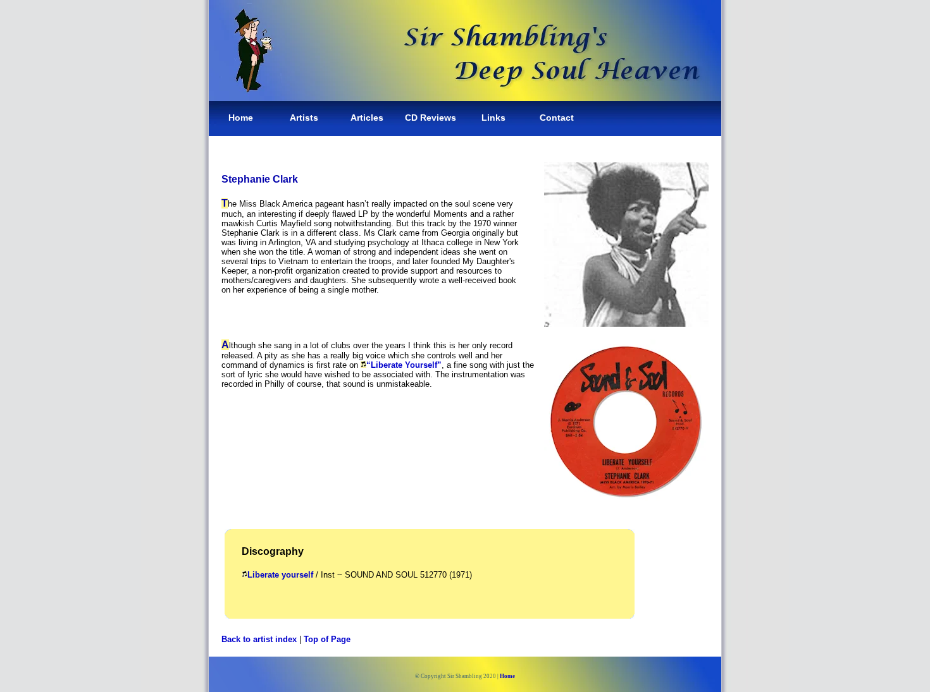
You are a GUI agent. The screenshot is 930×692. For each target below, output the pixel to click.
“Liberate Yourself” (404, 365)
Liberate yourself (280, 575)
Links (493, 117)
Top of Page (327, 639)
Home (240, 117)
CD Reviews (430, 117)
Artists (304, 117)
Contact (557, 117)
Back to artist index (259, 639)
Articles (366, 117)
